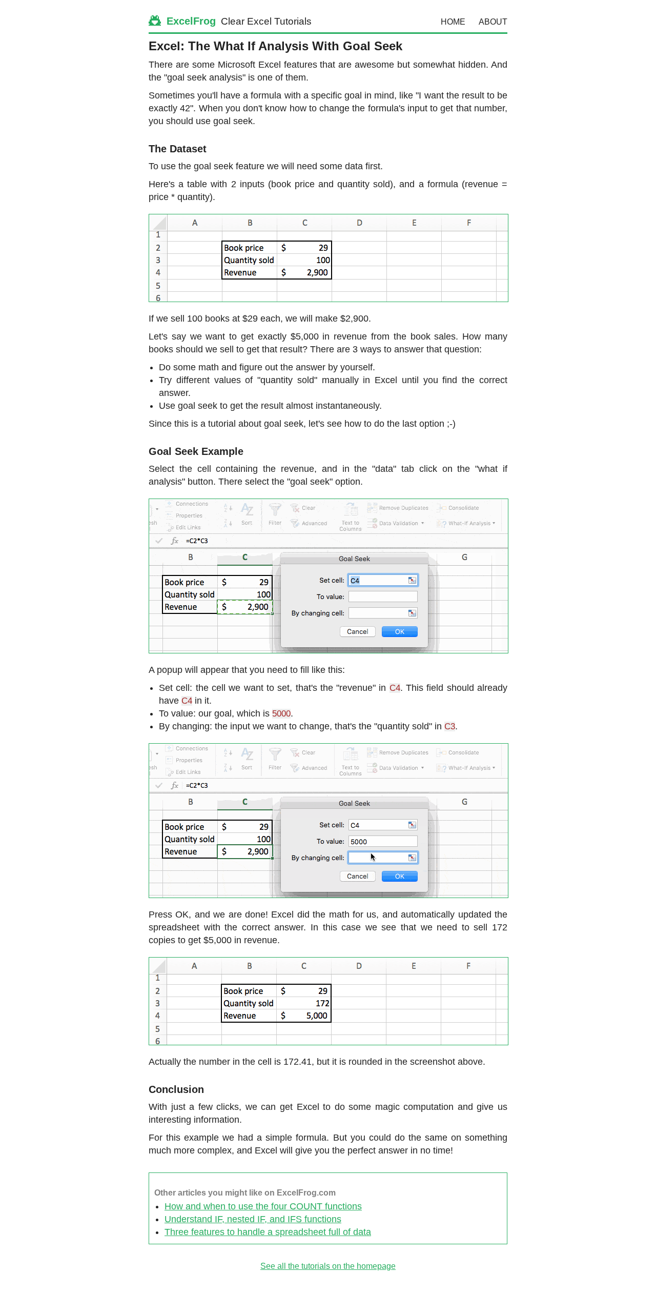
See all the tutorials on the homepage (328, 1266)
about (493, 21)
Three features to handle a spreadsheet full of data (268, 1232)
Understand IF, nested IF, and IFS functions (253, 1219)
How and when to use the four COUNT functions (263, 1206)
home (453, 21)
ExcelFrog (189, 21)
